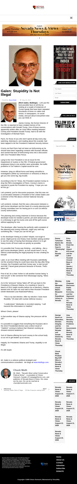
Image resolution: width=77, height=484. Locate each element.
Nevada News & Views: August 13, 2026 (70, 406)
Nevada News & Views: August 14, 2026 (59, 406)
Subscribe (60, 468)
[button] (71, 17)
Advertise (60, 465)
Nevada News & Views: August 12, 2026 (59, 421)
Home (58, 457)
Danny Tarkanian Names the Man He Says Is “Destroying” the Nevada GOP (60, 247)
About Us (60, 460)
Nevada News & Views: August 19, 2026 (59, 391)
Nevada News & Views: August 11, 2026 (70, 421)
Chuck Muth (13, 100)
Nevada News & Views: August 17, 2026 (70, 391)
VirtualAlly (56, 479)
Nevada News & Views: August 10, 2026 (59, 436)
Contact (59, 463)
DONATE (60, 471)
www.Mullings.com (41, 362)
